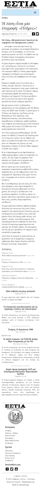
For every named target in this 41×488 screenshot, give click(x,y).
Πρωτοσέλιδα (10, 435)
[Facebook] (33, 33)
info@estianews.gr (28, 482)
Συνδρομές (9, 443)
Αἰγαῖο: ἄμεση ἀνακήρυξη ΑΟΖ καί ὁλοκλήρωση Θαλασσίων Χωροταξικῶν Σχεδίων (20, 371)
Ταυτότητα (9, 451)
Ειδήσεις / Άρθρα (11, 433)
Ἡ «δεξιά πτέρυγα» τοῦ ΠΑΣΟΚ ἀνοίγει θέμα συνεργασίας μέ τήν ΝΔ (20, 340)
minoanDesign (24, 485)
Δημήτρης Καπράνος (9, 34)
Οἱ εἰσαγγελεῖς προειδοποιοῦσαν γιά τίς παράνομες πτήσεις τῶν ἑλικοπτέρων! (20, 308)
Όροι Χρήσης (10, 456)
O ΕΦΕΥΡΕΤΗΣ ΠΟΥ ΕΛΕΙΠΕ (13, 287)
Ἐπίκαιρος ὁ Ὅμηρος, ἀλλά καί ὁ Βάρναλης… (18, 278)
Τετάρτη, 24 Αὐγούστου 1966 (12, 262)
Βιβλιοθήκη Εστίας (12, 440)
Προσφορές (9, 438)
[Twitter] (37, 33)
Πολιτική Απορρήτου (13, 453)
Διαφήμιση (9, 460)
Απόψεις (5, 18)
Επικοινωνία (9, 458)
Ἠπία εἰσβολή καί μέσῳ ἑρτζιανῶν (14, 255)
